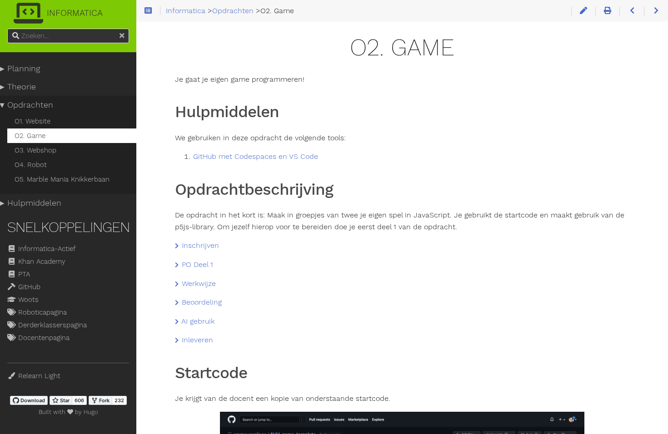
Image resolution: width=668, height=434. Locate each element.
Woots (27, 300)
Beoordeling (200, 302)
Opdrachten (30, 104)
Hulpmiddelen (34, 202)
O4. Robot (31, 165)
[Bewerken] (583, 11)
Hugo (91, 412)
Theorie (21, 86)
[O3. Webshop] (656, 11)
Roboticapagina (41, 312)
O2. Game (30, 136)
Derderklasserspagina (51, 325)
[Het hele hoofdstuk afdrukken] (607, 11)
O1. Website (32, 121)
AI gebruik (196, 321)
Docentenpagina (43, 338)
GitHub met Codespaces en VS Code (255, 157)
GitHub (28, 287)
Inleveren (196, 340)
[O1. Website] (631, 11)
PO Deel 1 (196, 265)
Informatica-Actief (45, 249)
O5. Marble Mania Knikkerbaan (62, 179)
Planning (23, 68)
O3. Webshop (35, 150)
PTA (23, 274)
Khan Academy (40, 261)
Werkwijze (197, 284)
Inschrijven (199, 246)
